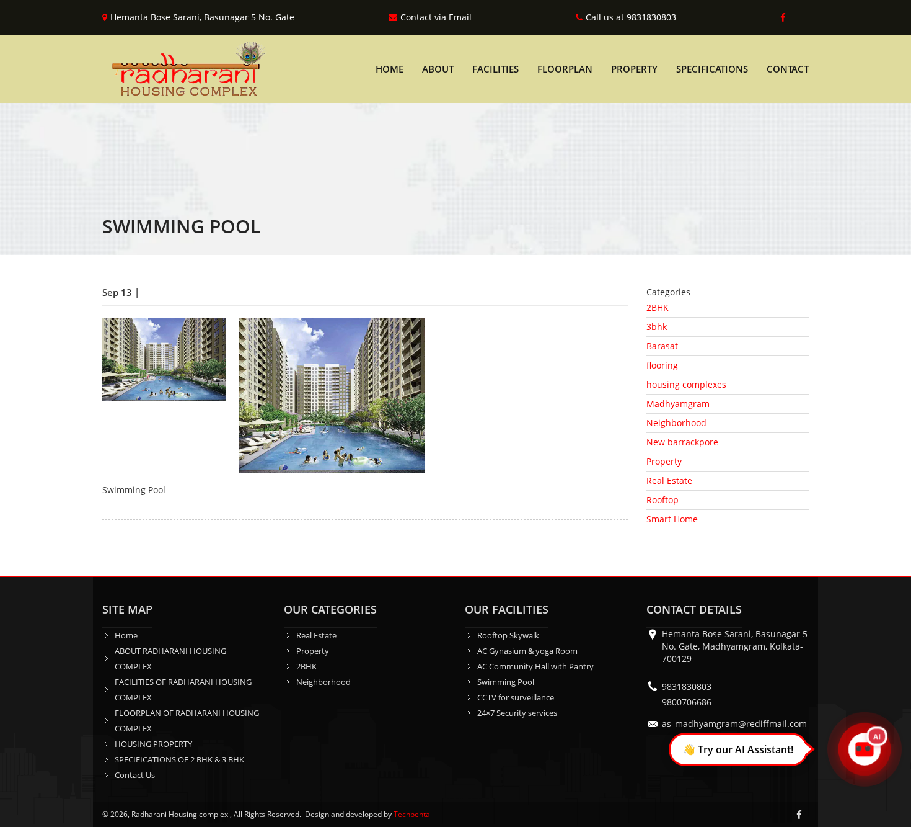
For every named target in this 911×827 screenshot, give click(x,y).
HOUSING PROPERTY (153, 743)
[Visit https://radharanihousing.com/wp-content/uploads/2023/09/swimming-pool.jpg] (332, 395)
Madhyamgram (678, 403)
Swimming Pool (505, 681)
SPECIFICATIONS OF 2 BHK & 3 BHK (179, 759)
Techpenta (412, 814)
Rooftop (662, 500)
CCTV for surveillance (515, 697)
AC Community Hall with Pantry (535, 666)
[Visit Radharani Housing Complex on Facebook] (799, 814)
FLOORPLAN (564, 69)
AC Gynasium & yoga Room (527, 650)
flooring (662, 365)
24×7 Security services (517, 712)
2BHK (657, 307)
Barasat (662, 346)
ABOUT (438, 69)
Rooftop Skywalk (508, 635)
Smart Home (672, 519)
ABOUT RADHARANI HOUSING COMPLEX (170, 658)
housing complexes (686, 384)
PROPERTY (634, 69)
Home (389, 69)
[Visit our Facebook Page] (780, 17)
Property (664, 461)
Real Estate (669, 480)
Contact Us (135, 774)
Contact (788, 69)
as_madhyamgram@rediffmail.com (734, 724)
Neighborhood (676, 423)
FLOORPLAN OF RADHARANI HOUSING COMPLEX (187, 720)
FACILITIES (495, 69)
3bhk (656, 327)
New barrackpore (682, 442)
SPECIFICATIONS (712, 69)
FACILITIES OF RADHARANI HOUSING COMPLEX (183, 689)
